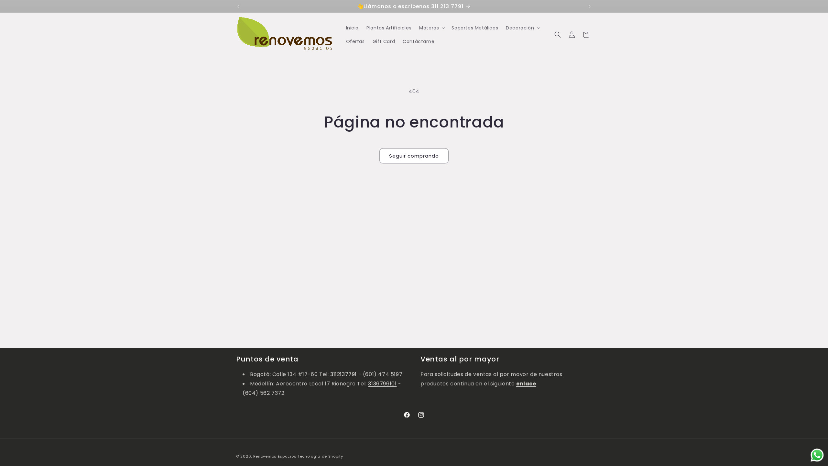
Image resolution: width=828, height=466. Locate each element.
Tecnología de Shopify (320, 456)
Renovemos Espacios (275, 456)
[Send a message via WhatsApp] (817, 455)
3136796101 (382, 383)
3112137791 (343, 374)
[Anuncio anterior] (238, 6)
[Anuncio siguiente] (590, 6)
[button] (431, 28)
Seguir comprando (414, 155)
